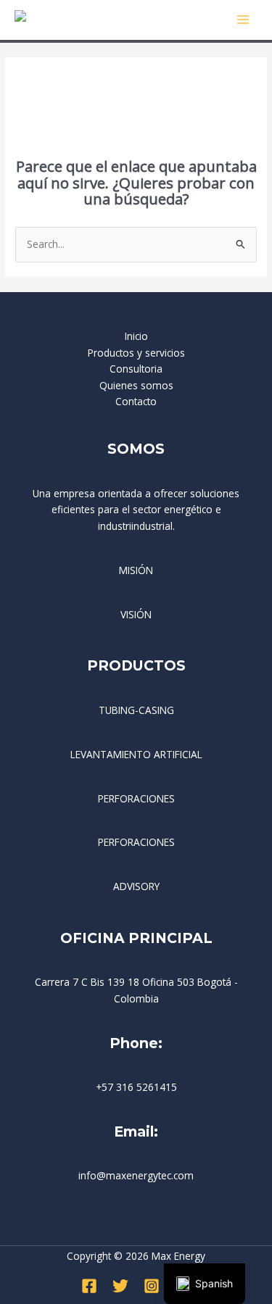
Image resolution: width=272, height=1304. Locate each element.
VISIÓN (136, 614)
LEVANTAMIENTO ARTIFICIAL (136, 754)
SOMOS (136, 448)
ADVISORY (136, 886)
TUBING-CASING (136, 710)
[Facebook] (89, 1286)
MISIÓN (136, 570)
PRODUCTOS (136, 665)
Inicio (136, 336)
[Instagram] (152, 1286)
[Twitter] (120, 1286)
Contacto (136, 401)
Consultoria (136, 368)
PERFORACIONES (136, 798)
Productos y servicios (136, 353)
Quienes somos (136, 385)
